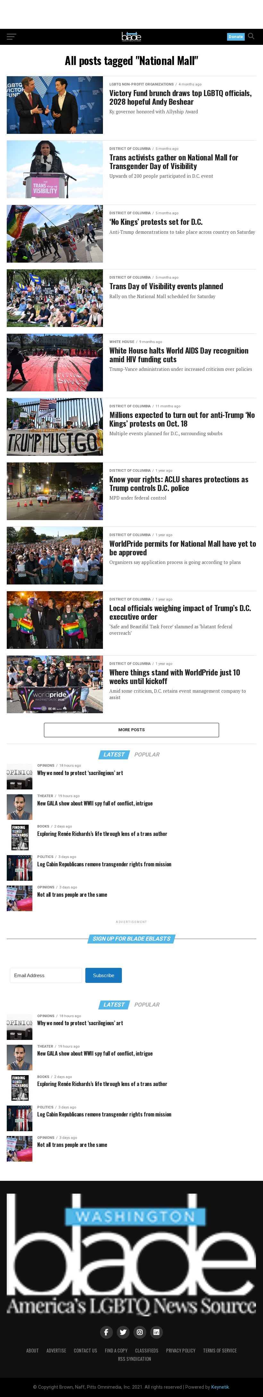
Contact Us (85, 1350)
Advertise (56, 1350)
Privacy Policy (180, 1350)
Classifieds (146, 1350)
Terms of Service (220, 1350)
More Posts (131, 729)
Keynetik (220, 1387)
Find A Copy (116, 1350)
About (32, 1350)
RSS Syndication (134, 1358)
